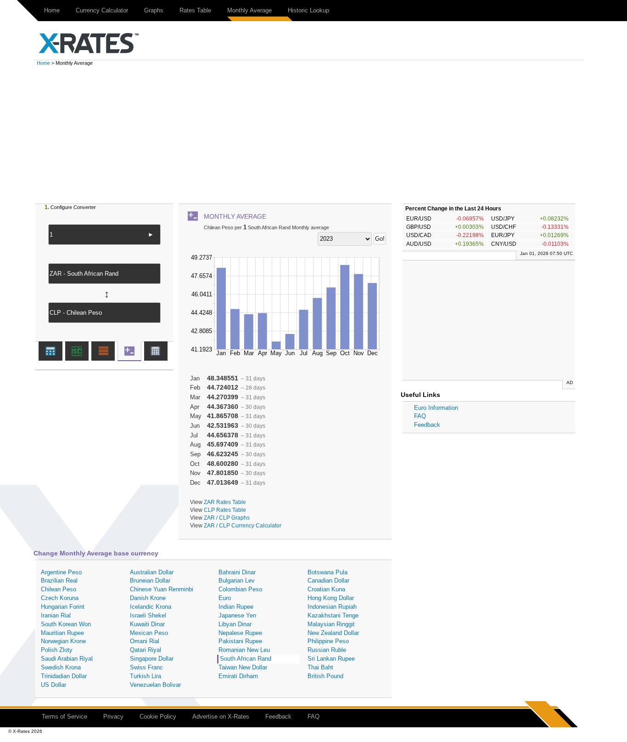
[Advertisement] (313, 134)
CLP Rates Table (225, 510)
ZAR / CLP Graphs (227, 518)
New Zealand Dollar (333, 632)
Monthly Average (249, 10)
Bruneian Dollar (150, 580)
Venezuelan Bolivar (155, 684)
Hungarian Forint (62, 606)
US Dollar (53, 684)
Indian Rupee (235, 606)
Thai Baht (320, 667)
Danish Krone (148, 598)
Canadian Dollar (328, 580)
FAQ (420, 416)
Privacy (113, 716)
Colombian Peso (240, 589)
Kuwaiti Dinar (147, 624)
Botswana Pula (327, 572)
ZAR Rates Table (225, 502)
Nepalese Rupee (240, 632)
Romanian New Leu (244, 649)
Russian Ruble (327, 649)
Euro (224, 598)
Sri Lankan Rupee (331, 658)
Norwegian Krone (63, 641)
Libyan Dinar (235, 624)
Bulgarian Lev (236, 580)
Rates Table (195, 10)
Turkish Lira (145, 676)
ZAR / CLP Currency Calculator (242, 525)
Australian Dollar (152, 572)
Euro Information (436, 407)
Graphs (153, 10)
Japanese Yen (237, 615)
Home (52, 10)
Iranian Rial (56, 615)
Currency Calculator (102, 10)
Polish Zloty (57, 649)
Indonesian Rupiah (332, 606)
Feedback (427, 424)
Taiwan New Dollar (242, 667)
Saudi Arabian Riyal (67, 658)
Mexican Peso (149, 632)
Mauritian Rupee (62, 632)
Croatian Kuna (326, 589)
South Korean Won (66, 624)
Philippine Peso (328, 641)
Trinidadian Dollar (64, 676)
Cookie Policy (158, 716)
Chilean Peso (58, 589)
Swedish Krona (61, 667)
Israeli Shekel (148, 615)
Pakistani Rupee (240, 641)
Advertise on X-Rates (220, 716)
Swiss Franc (146, 667)
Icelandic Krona (150, 606)
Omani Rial (144, 641)
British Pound (325, 676)
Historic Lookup (308, 10)
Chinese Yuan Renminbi (161, 589)
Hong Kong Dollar (331, 598)
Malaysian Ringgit (331, 624)
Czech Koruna (59, 598)
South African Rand (245, 658)
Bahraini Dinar (237, 572)
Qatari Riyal (145, 649)
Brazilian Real (59, 580)
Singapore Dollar (152, 658)
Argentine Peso (61, 572)
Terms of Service (64, 716)
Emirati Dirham (238, 676)
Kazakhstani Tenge (333, 615)
